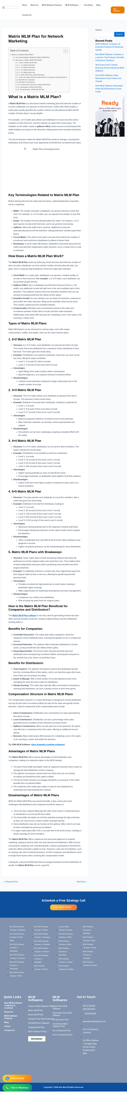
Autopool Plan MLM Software (41, 1019)
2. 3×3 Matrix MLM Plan (27, 67)
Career (7, 1026)
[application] (79, 5)
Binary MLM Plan (35, 1015)
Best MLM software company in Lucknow (13, 1005)
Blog (98, 5)
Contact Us (27, 15)
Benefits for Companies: (27, 80)
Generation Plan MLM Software (62, 1014)
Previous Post (10, 882)
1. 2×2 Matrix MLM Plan (27, 65)
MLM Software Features (52, 5)
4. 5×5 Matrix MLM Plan (27, 72)
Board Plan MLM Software (60, 1007)
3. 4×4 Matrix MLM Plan (27, 70)
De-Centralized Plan (62, 1030)
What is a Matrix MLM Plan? (23, 55)
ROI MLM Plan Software (38, 1023)
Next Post (82, 882)
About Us (34, 5)
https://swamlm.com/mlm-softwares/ (48, 745)
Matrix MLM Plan (35, 1010)
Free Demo (88, 5)
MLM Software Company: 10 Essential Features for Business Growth (109, 47)
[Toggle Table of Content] (64, 51)
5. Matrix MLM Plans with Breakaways (32, 75)
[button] (118, 9)
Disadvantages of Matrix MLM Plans (32, 89)
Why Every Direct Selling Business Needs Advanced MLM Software (109, 68)
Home (24, 5)
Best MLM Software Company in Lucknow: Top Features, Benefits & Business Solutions (109, 57)
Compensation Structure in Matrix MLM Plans (35, 84)
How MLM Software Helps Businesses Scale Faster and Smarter (108, 78)
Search (98, 30)
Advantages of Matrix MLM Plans (31, 87)
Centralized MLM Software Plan (60, 1025)
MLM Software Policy (37, 1031)
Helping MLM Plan (36, 1027)
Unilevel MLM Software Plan (40, 1006)
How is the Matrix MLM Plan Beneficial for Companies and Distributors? (43, 77)
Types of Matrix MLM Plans (28, 62)
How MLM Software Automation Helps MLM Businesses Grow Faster (109, 89)
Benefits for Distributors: (27, 82)
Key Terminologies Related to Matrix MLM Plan (32, 57)
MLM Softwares (71, 5)
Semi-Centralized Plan (63, 1035)
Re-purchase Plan (61, 1020)
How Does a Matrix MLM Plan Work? (29, 60)
